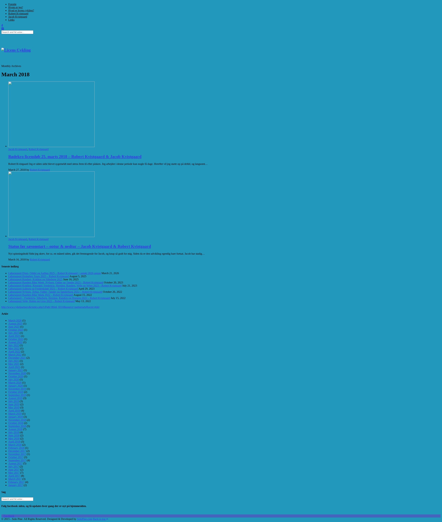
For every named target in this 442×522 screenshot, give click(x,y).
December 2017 (17, 451)
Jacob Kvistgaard (17, 16)
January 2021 (15, 370)
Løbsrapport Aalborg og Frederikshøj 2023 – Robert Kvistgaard (43, 288)
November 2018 (17, 419)
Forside (12, 4)
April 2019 (14, 410)
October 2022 (15, 339)
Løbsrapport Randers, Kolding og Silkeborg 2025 (35, 279)
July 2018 (13, 432)
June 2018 (14, 435)
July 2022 (13, 345)
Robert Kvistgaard (18, 13)
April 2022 (14, 351)
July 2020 (13, 379)
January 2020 (15, 385)
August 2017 (15, 463)
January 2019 (15, 416)
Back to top (99, 519)
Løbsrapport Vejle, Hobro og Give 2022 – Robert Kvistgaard (41, 301)
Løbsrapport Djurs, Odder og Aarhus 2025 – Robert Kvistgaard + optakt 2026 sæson (54, 273)
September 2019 (17, 395)
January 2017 (15, 485)
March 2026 (15, 320)
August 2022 (15, 342)
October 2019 (15, 391)
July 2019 (13, 401)
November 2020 (17, 373)
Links (11, 19)
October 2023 (15, 329)
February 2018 (16, 447)
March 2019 (15, 413)
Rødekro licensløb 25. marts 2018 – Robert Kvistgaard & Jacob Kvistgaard (74, 156)
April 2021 (14, 367)
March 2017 (15, 478)
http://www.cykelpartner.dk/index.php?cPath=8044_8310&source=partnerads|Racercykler (50, 307)
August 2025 (15, 323)
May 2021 (14, 363)
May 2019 (14, 407)
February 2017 (16, 482)
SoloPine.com (84, 519)
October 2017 (15, 457)
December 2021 (17, 357)
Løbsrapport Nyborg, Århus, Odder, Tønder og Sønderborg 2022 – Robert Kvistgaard (55, 291)
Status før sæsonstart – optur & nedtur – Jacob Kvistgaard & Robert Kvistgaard (79, 246)
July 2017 (13, 466)
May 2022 (14, 348)
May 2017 (14, 472)
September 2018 (17, 426)
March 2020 (15, 382)
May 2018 (14, 438)
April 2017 (14, 475)
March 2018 (15, 444)
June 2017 (14, 469)
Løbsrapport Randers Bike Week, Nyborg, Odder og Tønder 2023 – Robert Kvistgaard (55, 282)
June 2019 (14, 404)
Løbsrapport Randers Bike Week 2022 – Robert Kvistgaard (40, 294)
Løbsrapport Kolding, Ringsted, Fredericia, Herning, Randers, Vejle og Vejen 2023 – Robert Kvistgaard (65, 285)
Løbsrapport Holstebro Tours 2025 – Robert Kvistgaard (38, 276)
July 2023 (13, 332)
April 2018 (14, 441)
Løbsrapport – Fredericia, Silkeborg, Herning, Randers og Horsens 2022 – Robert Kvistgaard (59, 298)
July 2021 (13, 360)
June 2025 (14, 326)
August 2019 (15, 398)
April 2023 (14, 336)
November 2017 (17, 454)
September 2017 (17, 460)
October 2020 (15, 376)
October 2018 (15, 423)
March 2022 (15, 354)
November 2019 (17, 388)
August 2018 (15, 429)
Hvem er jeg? (15, 7)
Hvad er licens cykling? (21, 10)
